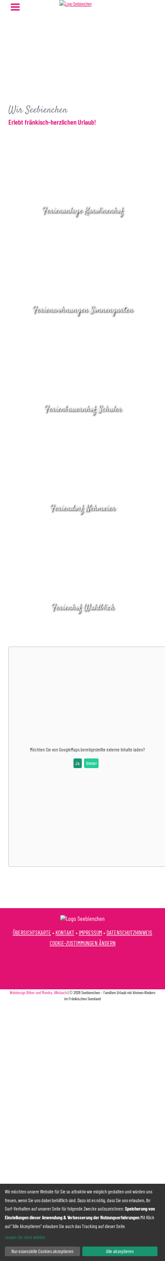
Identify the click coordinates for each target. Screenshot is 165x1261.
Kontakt (64, 932)
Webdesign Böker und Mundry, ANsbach (38, 992)
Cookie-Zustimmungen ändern (83, 943)
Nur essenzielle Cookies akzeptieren (42, 1251)
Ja (77, 763)
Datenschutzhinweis (129, 932)
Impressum (90, 932)
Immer (91, 763)
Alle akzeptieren (120, 1251)
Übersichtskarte (32, 932)
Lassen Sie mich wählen (25, 1237)
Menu (15, 7)
